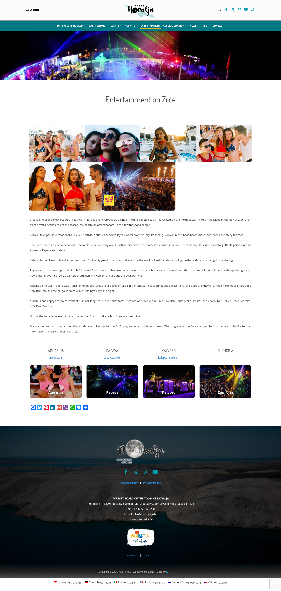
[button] (226, 9)
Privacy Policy (148, 555)
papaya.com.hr (112, 357)
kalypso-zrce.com (168, 357)
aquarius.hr (55, 357)
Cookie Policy (132, 555)
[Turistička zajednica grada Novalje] (140, 11)
